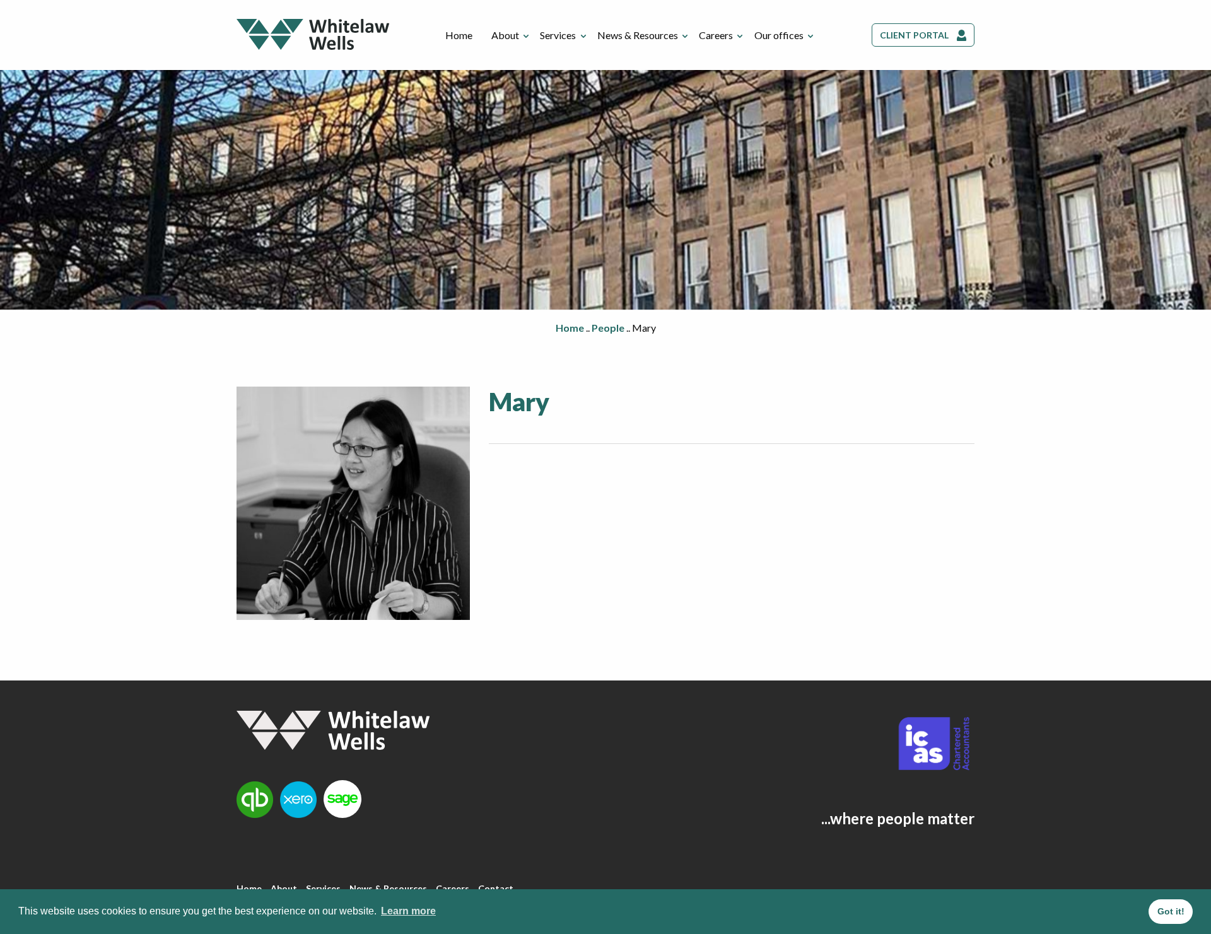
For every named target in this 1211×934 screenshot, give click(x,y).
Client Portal (914, 35)
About (505, 35)
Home (458, 35)
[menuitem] (459, 35)
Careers (716, 35)
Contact (495, 888)
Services (558, 35)
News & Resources (637, 35)
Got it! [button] (1171, 911)
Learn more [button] (408, 911)
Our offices (779, 35)
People (608, 328)
